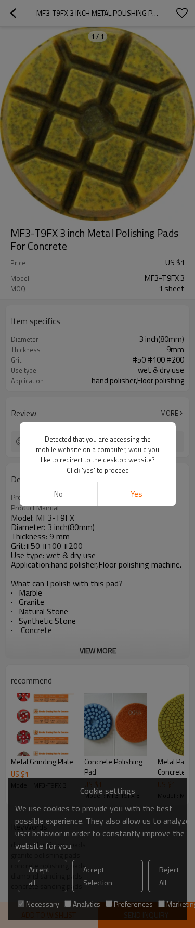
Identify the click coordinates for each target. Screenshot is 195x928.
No (58, 494)
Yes (136, 494)
